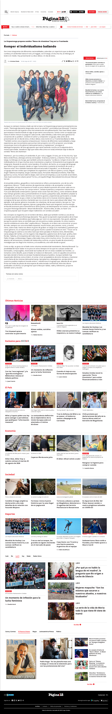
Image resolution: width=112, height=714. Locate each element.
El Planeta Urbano (24, 631)
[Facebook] (12, 700)
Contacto (44, 706)
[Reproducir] (71, 11)
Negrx (35, 631)
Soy (23, 556)
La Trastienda (10, 278)
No (12, 556)
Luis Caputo (102, 27)
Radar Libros (37, 556)
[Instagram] (14, 700)
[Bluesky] (19, 700)
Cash (6, 556)
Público (58, 631)
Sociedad (50, 12)
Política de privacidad (55, 706)
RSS (107, 695)
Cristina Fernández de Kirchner (75, 27)
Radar (29, 556)
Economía (43, 12)
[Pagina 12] (56, 19)
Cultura (14, 35)
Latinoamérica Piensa (46, 631)
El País (37, 12)
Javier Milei (94, 27)
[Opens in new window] (95, 700)
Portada (6, 35)
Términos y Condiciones (70, 706)
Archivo (37, 706)
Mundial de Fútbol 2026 (27, 12)
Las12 (17, 556)
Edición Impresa (14, 12)
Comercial (101, 695)
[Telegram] (23, 700)
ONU (87, 27)
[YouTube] (21, 700)
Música (20, 278)
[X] (16, 700)
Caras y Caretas (10, 631)
